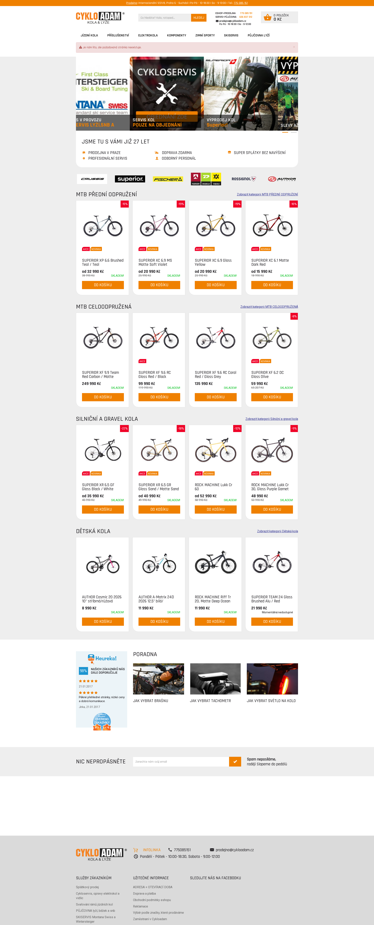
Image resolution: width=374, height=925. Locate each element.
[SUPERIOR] (130, 179)
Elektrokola (148, 35)
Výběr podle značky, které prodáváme (158, 912)
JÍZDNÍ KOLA (89, 35)
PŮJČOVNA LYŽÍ (259, 35)
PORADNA (145, 654)
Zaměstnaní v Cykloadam (150, 919)
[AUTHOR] (282, 179)
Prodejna (131, 3)
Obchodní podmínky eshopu (152, 900)
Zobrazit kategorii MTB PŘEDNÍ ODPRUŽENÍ (267, 194)
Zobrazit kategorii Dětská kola (277, 531)
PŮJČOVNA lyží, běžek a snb (95, 911)
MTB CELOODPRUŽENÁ (103, 307)
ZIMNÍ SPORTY (205, 35)
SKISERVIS (231, 35)
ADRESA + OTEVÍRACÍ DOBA (152, 887)
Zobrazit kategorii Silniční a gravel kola (271, 419)
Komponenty (176, 35)
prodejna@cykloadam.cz (232, 21)
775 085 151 (241, 3)
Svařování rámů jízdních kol (94, 904)
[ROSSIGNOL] (244, 179)
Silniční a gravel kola (107, 419)
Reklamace (140, 906)
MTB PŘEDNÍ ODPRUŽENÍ (106, 194)
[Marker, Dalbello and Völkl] (206, 179)
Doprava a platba (144, 893)
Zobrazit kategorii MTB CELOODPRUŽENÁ (269, 306)
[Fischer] (168, 179)
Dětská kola (93, 531)
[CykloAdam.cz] (100, 18)
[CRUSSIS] (92, 179)
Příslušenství (118, 35)
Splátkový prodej (87, 887)
